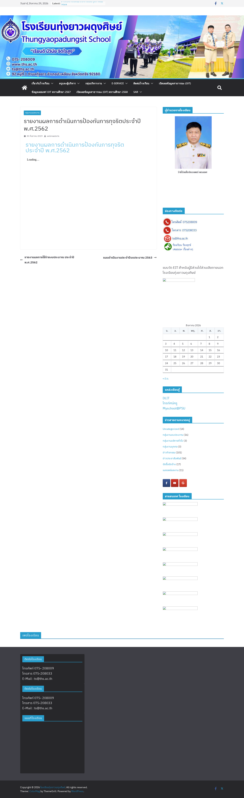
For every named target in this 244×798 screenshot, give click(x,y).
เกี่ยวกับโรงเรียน (40, 83)
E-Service (118, 83)
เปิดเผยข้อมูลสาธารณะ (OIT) (175, 83)
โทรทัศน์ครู (170, 403)
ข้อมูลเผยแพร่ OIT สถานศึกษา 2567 (51, 92)
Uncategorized (171, 429)
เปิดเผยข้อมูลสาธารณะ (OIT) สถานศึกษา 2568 (102, 92)
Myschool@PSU (174, 408)
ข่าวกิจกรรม (169, 452)
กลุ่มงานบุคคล (170, 446)
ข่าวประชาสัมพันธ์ (172, 458)
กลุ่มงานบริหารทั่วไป (173, 440)
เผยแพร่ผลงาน (170, 470)
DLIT (166, 398)
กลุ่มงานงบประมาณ (32, 113)
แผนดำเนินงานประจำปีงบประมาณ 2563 (127, 257)
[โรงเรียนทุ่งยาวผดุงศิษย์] (122, 18)
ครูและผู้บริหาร (67, 83)
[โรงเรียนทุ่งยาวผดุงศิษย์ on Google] (183, 483)
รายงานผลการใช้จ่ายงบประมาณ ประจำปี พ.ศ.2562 (49, 259)
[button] (51, 83)
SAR (135, 92)
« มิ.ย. (166, 378)
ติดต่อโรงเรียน (141, 83)
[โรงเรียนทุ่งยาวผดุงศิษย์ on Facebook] (166, 483)
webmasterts (53, 136)
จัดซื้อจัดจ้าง (169, 464)
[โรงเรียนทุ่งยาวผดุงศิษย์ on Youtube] (174, 483)
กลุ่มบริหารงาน (93, 83)
